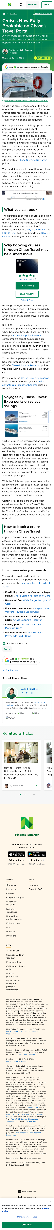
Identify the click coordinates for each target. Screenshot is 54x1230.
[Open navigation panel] (3, 4)
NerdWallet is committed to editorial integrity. (26, 101)
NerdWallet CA (29, 1197)
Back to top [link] (12, 670)
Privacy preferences (12, 975)
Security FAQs (36, 889)
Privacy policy (13, 962)
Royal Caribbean (36, 229)
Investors (11, 936)
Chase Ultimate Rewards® (32, 160)
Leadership (12, 889)
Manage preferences (27, 1217)
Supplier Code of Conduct (15, 956)
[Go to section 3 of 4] (29, 794)
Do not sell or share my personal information (13, 985)
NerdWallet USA (29, 1191)
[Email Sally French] (27, 693)
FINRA (31, 1107)
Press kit (10, 931)
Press (9, 927)
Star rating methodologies (14, 917)
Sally (28, 689)
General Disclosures (29, 1119)
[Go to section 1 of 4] (20, 794)
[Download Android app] (37, 854)
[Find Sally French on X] (22, 693)
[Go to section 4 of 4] (34, 794)
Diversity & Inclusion (12, 903)
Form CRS (10, 1114)
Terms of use (12, 951)
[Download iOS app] (16, 854)
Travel (13, 14)
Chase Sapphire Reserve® (27, 620)
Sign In (32, 4)
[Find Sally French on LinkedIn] (32, 693)
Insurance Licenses (27, 1054)
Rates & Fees (27, 300)
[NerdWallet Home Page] (10, 4)
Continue (27, 1225)
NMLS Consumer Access (16, 1031)
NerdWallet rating (26, 279)
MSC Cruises (9, 233)
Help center (35, 885)
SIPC (36, 1107)
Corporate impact (15, 897)
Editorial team (13, 923)
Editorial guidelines (11, 910)
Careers (10, 893)
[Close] (50, 1201)
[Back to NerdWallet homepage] (4, 14)
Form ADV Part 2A (24, 1114)
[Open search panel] (21, 5)
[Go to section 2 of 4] (24, 794)
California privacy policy (15, 967)
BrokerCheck (31, 1121)
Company (11, 885)
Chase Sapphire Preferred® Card (32, 595)
